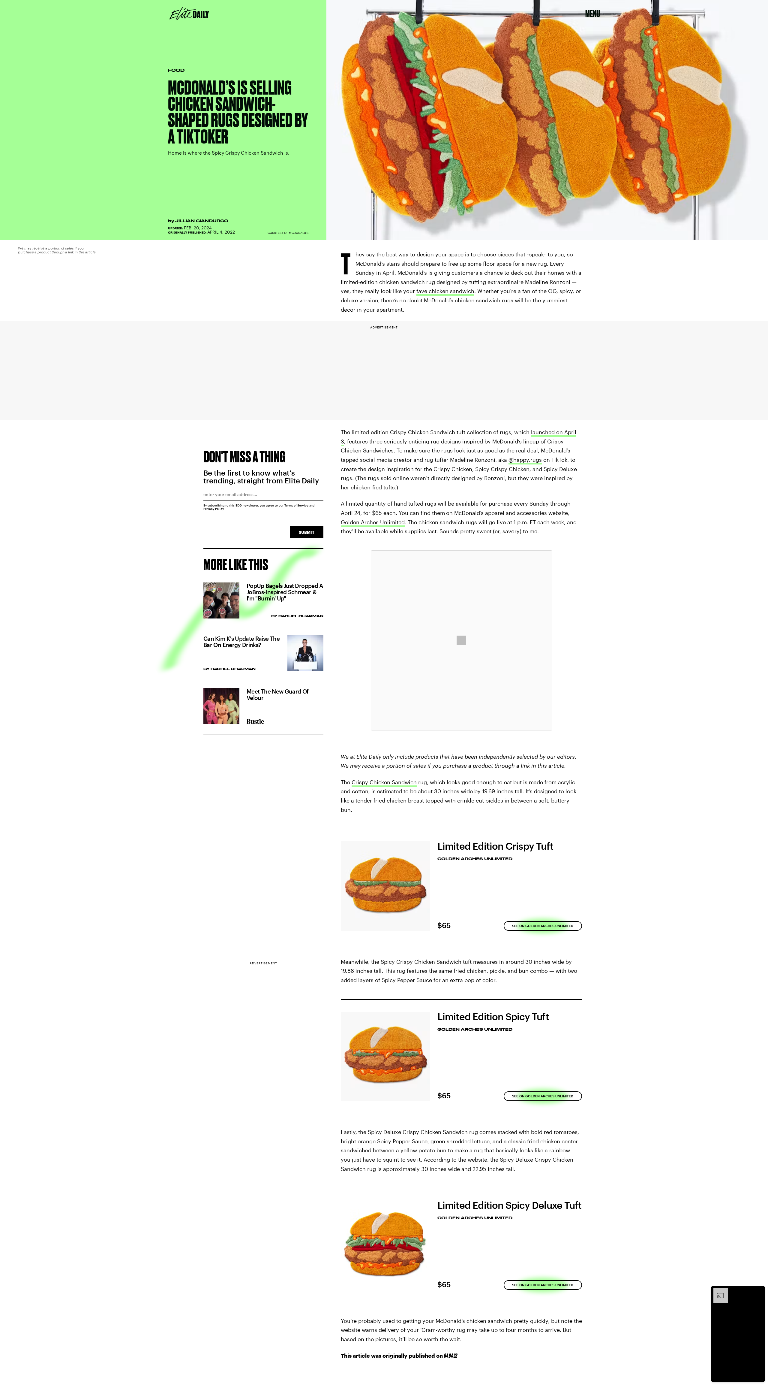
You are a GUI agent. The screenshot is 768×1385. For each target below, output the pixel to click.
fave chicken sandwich (445, 291)
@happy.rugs (525, 459)
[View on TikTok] (461, 640)
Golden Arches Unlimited (373, 522)
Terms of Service (296, 505)
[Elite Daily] (189, 13)
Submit (306, 532)
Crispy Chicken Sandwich (384, 782)
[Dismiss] (758, 1291)
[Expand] (717, 1291)
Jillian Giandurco (201, 221)
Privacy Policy (213, 508)
